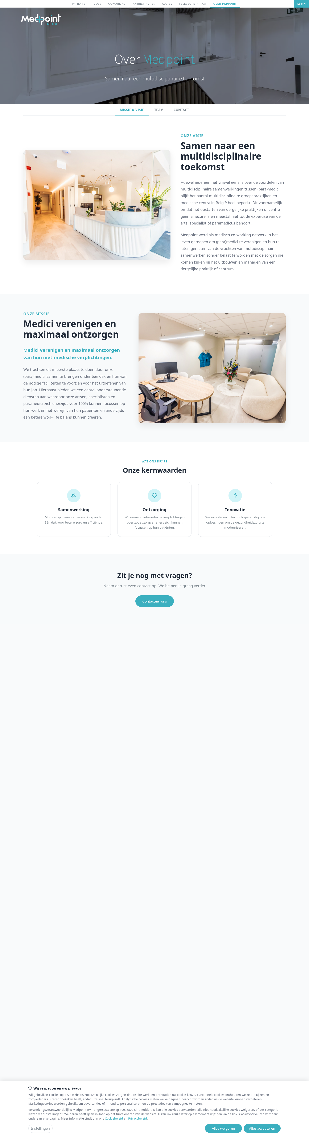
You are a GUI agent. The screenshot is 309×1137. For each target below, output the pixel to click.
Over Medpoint (225, 4)
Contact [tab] (181, 110)
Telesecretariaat (193, 4)
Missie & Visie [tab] (132, 110)
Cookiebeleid (114, 1118)
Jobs (98, 4)
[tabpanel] (154, 370)
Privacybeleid (137, 1118)
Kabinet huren (144, 4)
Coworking (117, 4)
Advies (167, 4)
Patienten (80, 4)
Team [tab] (159, 110)
